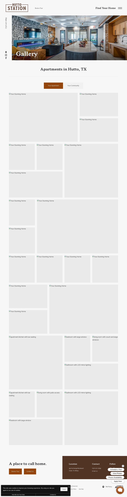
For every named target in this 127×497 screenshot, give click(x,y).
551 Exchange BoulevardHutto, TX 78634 (76, 470)
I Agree (64, 489)
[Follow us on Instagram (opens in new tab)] (6, 55)
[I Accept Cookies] (69, 487)
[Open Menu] (120, 8)
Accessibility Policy (71, 489)
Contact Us (53, 494)
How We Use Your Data (18, 494)
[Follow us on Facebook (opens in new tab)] (6, 58)
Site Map (81, 489)
